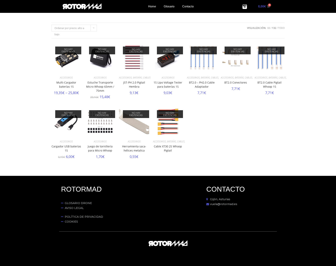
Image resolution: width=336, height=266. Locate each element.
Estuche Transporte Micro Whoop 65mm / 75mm (100, 86)
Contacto (188, 6)
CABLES (146, 77)
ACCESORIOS (66, 77)
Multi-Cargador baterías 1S (66, 84)
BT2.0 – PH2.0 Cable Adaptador (202, 84)
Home (152, 6)
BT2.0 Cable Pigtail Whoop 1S (269, 84)
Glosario (169, 6)
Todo (281, 28)
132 (274, 28)
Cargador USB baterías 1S (66, 148)
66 (268, 28)
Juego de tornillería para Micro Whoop (100, 148)
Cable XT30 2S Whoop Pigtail (168, 148)
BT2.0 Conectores (235, 82)
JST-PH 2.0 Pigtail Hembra (134, 84)
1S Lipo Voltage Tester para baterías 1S (168, 84)
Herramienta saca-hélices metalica (134, 148)
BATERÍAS (137, 77)
